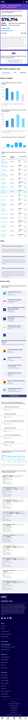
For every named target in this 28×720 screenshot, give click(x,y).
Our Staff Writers (5, 631)
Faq (15, 72)
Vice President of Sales (4, 231)
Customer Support (5, 657)
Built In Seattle (4, 693)
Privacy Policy (14, 710)
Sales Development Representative (4, 162)
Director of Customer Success (3, 226)
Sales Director (4, 222)
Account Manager (3, 179)
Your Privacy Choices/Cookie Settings (14, 714)
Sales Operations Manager (3, 209)
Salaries (3, 5)
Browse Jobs (4, 667)
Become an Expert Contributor (8, 646)
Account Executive (3, 200)
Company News (4, 636)
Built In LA (3, 685)
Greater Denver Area (14, 5)
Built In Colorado (5, 683)
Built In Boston (4, 677)
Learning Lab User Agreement (14, 703)
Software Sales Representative (4, 218)
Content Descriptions (6, 634)
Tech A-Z (3, 665)
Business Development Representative (4, 174)
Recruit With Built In (5, 644)
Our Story (3, 626)
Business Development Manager (4, 204)
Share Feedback (4, 659)
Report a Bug (4, 662)
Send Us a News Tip (5, 649)
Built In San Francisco (6, 691)
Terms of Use (14, 712)
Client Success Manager (4, 187)
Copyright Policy (14, 708)
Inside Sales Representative (4, 166)
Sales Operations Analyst (3, 191)
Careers (2, 628)
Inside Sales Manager (4, 183)
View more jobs (14, 396)
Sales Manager (4, 196)
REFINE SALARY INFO (14, 61)
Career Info (23, 72)
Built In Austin (4, 675)
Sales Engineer (4, 214)
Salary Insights (6, 72)
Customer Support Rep (4, 170)
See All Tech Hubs (5, 696)
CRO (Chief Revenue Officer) (3, 235)
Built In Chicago (4, 680)
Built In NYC (4, 688)
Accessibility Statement (14, 705)
